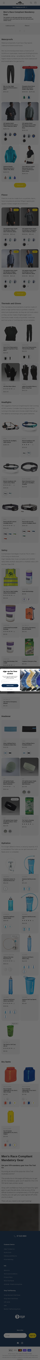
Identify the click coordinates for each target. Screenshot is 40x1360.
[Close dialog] (39, 669)
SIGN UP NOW (10, 685)
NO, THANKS (10, 689)
